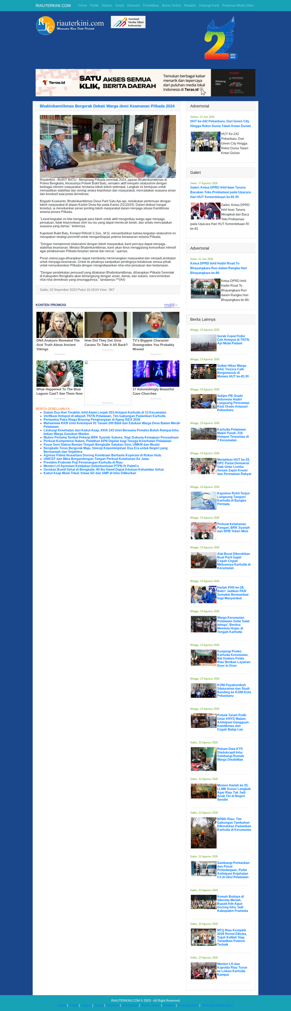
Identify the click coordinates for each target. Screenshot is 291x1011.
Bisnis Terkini (171, 5)
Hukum (107, 5)
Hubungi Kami (209, 5)
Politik (94, 5)
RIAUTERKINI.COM (53, 5)
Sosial (119, 5)
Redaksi (190, 5)
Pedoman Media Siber (238, 5)
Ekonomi (133, 5)
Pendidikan (151, 5)
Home (82, 5)
